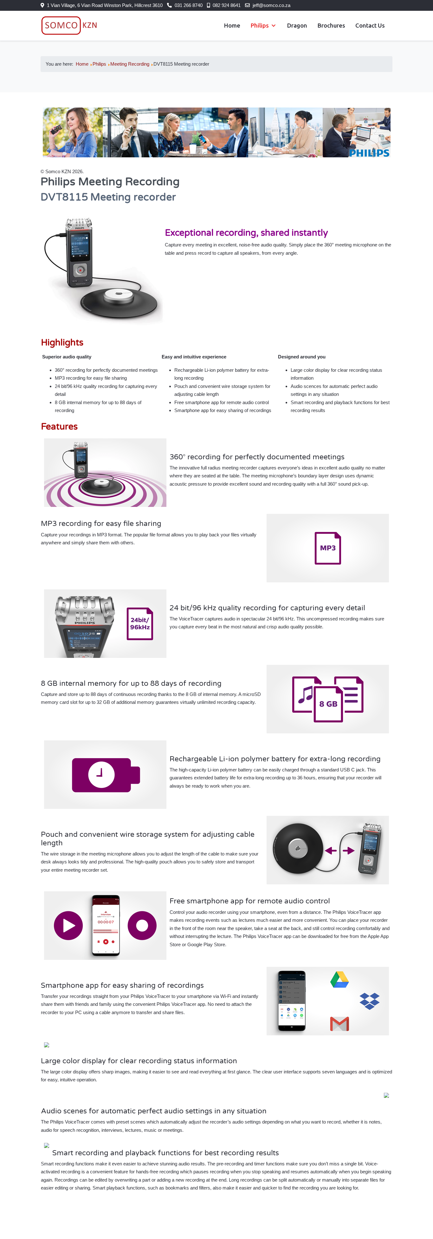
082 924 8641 (227, 5)
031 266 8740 (189, 5)
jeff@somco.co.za (271, 5)
